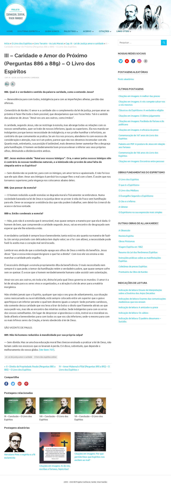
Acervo (87, 31)
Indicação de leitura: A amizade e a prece (138, 307)
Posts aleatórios (126, 79)
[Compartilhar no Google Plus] (20, 385)
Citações (104, 31)
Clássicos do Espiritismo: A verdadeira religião (141, 110)
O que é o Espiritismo (129, 185)
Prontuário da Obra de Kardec (133, 272)
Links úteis (122, 31)
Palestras (70, 31)
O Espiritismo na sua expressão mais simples (140, 212)
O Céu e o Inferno (127, 201)
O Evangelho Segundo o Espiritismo (136, 196)
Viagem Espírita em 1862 (131, 247)
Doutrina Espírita (28, 31)
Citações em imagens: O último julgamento (139, 116)
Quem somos (52, 31)
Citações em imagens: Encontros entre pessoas (141, 161)
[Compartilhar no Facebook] (6, 385)
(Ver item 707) (46, 349)
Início (6, 43)
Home (10, 31)
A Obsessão (124, 230)
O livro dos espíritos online (45, 357)
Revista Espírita (126, 236)
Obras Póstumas (127, 241)
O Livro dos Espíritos (22, 43)
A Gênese (123, 207)
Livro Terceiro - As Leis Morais (48, 43)
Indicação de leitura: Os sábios (133, 313)
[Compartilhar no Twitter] (13, 385)
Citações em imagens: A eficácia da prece (138, 130)
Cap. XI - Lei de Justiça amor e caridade (85, 43)
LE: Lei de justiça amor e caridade (18, 357)
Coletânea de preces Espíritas (133, 266)
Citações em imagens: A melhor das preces (139, 96)
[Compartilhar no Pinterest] (26, 385)
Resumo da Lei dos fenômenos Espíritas (138, 252)
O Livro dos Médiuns (129, 190)
